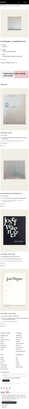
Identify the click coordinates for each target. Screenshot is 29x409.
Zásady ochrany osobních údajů (7, 400)
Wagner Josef (19, 56)
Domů (1, 5)
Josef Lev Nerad (5, 195)
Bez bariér (18, 364)
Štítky (3, 54)
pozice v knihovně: (6, 62)
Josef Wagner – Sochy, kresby (8, 254)
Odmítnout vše (4, 406)
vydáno (3, 137)
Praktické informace (4, 335)
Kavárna (2, 343)
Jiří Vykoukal (4, 135)
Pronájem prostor (19, 347)
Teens (17, 359)
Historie (2, 359)
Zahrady (2, 349)
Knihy (5, 5)
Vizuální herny (3, 347)
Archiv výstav (18, 339)
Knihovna (2, 341)
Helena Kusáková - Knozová (7, 256)
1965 (6, 258)
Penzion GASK (19, 349)
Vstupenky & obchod (20, 343)
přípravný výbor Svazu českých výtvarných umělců (16, 198)
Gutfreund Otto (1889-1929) (17, 200)
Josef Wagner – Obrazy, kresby (8, 313)
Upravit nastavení (4, 405)
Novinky (2, 357)
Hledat (19, 2)
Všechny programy (19, 366)
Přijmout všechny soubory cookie (9, 402)
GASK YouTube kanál (7, 388)
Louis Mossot (10, 315)
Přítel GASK (18, 345)
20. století (4, 56)
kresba (8, 56)
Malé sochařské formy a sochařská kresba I (11, 193)
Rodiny (17, 361)
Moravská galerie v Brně (16, 258)
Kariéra (2, 362)
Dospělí (17, 362)
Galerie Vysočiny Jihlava (21, 318)
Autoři (4, 44)
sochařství (13, 56)
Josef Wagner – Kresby (6, 132)
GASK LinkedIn (9, 388)
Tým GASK (3, 361)
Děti (17, 357)
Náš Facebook (1, 388)
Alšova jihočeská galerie (11, 318)
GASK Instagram (4, 388)
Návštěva (2, 337)
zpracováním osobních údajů (15, 377)
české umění (9, 200)
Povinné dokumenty (4, 368)
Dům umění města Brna (10, 51)
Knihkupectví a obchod (5, 339)
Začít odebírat (6, 380)
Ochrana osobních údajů (20, 351)
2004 (6, 137)
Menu (25, 2)
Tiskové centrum (4, 366)
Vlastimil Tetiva (16, 315)
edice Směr (9, 258)
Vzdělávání (18, 341)
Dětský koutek (3, 345)
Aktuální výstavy (19, 335)
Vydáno (4, 49)
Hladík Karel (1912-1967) (7, 201)
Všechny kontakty (4, 364)
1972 (6, 198)
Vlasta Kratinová (17, 256)
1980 (3, 51)
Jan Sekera (4, 46)
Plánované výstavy (19, 337)
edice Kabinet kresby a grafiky (13, 137)
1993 (6, 318)
